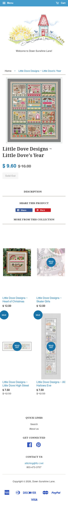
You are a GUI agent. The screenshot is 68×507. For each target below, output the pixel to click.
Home (8, 70)
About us (34, 428)
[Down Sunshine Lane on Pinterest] (38, 445)
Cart (63, 2)
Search (34, 424)
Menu (9, 2)
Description (33, 191)
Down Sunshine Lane (43, 481)
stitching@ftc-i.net (34, 463)
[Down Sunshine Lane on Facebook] (29, 445)
